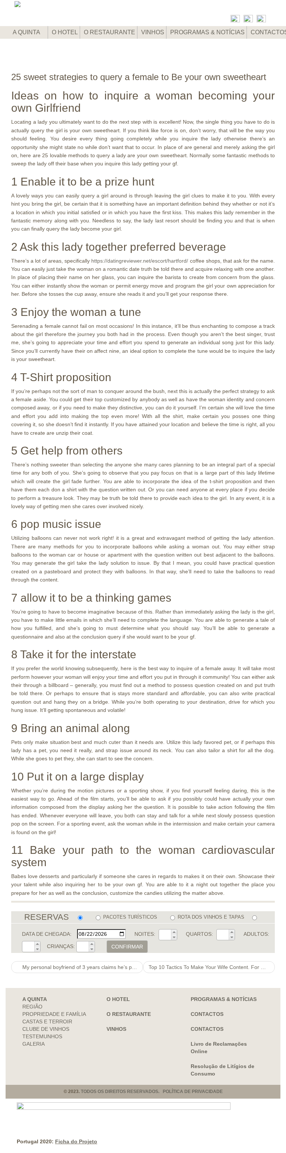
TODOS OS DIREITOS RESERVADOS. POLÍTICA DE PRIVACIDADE (152, 1091)
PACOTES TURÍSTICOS (130, 917)
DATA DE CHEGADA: (47, 934)
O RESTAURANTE (109, 32)
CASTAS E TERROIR (47, 1021)
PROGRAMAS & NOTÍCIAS (207, 32)
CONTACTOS (207, 1014)
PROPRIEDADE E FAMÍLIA (54, 1014)
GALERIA (33, 1044)
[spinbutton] (165, 935)
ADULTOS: (256, 934)
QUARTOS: (199, 934)
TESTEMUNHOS (42, 1036)
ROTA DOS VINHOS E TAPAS (211, 917)
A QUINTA (27, 32)
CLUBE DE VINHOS (45, 1029)
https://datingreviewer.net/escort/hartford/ (139, 261)
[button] (174, 932)
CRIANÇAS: (61, 946)
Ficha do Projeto (76, 1141)
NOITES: (144, 934)
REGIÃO (32, 1007)
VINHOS (152, 32)
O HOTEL (65, 32)
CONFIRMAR (127, 947)
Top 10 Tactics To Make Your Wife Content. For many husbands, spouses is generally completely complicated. (212, 967)
